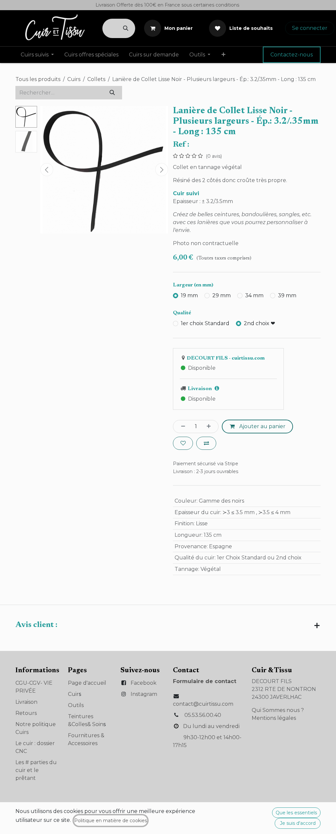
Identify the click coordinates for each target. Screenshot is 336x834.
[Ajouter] (211, 426)
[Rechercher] (125, 28)
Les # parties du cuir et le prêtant (36, 770)
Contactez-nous (291, 55)
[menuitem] (37, 54)
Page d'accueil (87, 683)
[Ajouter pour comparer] (206, 443)
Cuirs (73, 79)
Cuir (73, 694)
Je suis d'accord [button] (298, 823)
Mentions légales (274, 718)
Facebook (144, 683)
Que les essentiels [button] (296, 813)
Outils (76, 705)
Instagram (144, 694)
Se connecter (309, 28)
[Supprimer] (181, 426)
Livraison (26, 702)
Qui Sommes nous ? (278, 710)
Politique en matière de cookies (110, 821)
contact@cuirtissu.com (203, 704)
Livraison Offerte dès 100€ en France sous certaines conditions (168, 5)
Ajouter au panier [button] (261, 426)
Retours (26, 713)
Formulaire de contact (204, 681)
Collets (96, 79)
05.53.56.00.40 (202, 715)
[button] (46, 169)
